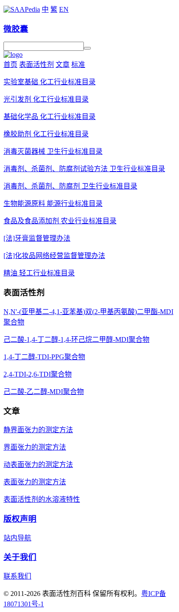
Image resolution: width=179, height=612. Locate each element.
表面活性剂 (36, 64)
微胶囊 (15, 28)
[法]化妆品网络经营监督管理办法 (54, 255)
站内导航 (17, 538)
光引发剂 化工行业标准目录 (46, 99)
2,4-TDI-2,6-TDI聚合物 (37, 374)
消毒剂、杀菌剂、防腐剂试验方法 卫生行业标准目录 (84, 168)
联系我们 (17, 576)
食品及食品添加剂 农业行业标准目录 (59, 221)
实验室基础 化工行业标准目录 (49, 82)
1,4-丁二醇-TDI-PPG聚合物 (44, 357)
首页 (10, 64)
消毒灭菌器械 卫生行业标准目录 (53, 151)
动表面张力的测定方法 (38, 464)
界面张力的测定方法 (34, 447)
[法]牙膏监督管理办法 (36, 238)
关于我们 (19, 557)
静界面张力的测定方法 (38, 429)
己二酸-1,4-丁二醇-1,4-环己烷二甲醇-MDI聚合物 (76, 339)
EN (64, 9)
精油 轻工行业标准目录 (39, 273)
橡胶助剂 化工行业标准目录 (46, 134)
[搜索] (87, 48)
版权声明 (19, 518)
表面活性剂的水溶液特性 (41, 499)
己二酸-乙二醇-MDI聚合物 (43, 391)
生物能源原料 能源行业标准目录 (53, 203)
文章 (63, 64)
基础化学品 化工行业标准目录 (49, 116)
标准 (78, 64)
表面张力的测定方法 (34, 482)
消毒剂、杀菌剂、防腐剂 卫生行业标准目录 (70, 186)
